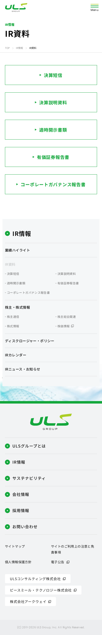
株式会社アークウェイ (28, 601)
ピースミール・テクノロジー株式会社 (41, 590)
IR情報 (19, 48)
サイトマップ (15, 546)
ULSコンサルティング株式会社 (35, 578)
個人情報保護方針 (18, 562)
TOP (7, 48)
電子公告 (57, 562)
